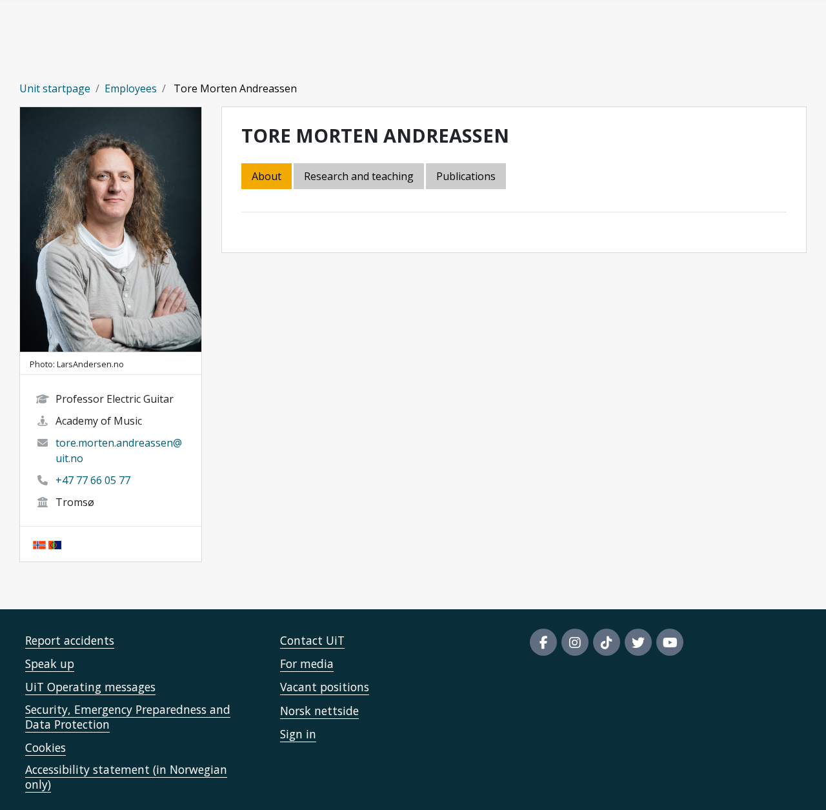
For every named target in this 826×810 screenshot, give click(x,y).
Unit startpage (54, 88)
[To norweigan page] (39, 544)
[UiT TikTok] (606, 642)
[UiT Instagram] (575, 642)
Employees (131, 88)
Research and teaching (359, 176)
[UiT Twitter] (638, 642)
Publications (466, 176)
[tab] (467, 177)
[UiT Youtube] (669, 642)
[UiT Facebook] (543, 642)
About (266, 176)
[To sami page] (54, 544)
